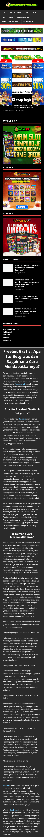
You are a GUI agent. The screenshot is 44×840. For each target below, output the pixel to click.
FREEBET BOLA (7, 17)
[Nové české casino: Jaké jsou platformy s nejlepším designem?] (8, 270)
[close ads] (38, 61)
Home (4, 12)
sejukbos (7, 340)
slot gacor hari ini (11, 329)
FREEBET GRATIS (16, 12)
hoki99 (6, 337)
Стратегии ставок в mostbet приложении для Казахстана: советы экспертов (27, 283)
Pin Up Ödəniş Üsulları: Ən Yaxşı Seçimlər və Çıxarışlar (26, 297)
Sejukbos (6, 785)
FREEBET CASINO (22, 17)
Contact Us (28, 22)
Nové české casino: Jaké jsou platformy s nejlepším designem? (27, 267)
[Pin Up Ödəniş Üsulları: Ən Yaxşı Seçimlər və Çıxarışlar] (8, 301)
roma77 (6, 335)
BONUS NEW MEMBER (10, 22)
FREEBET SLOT (31, 12)
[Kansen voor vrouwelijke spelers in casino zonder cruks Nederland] (8, 313)
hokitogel (7, 332)
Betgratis (22, 419)
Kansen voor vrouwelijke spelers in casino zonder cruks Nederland (25, 311)
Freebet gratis (20, 384)
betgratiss (21, 110)
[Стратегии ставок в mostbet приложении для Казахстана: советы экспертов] (8, 284)
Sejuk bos (14, 810)
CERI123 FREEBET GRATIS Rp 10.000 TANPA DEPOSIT (26, 106)
